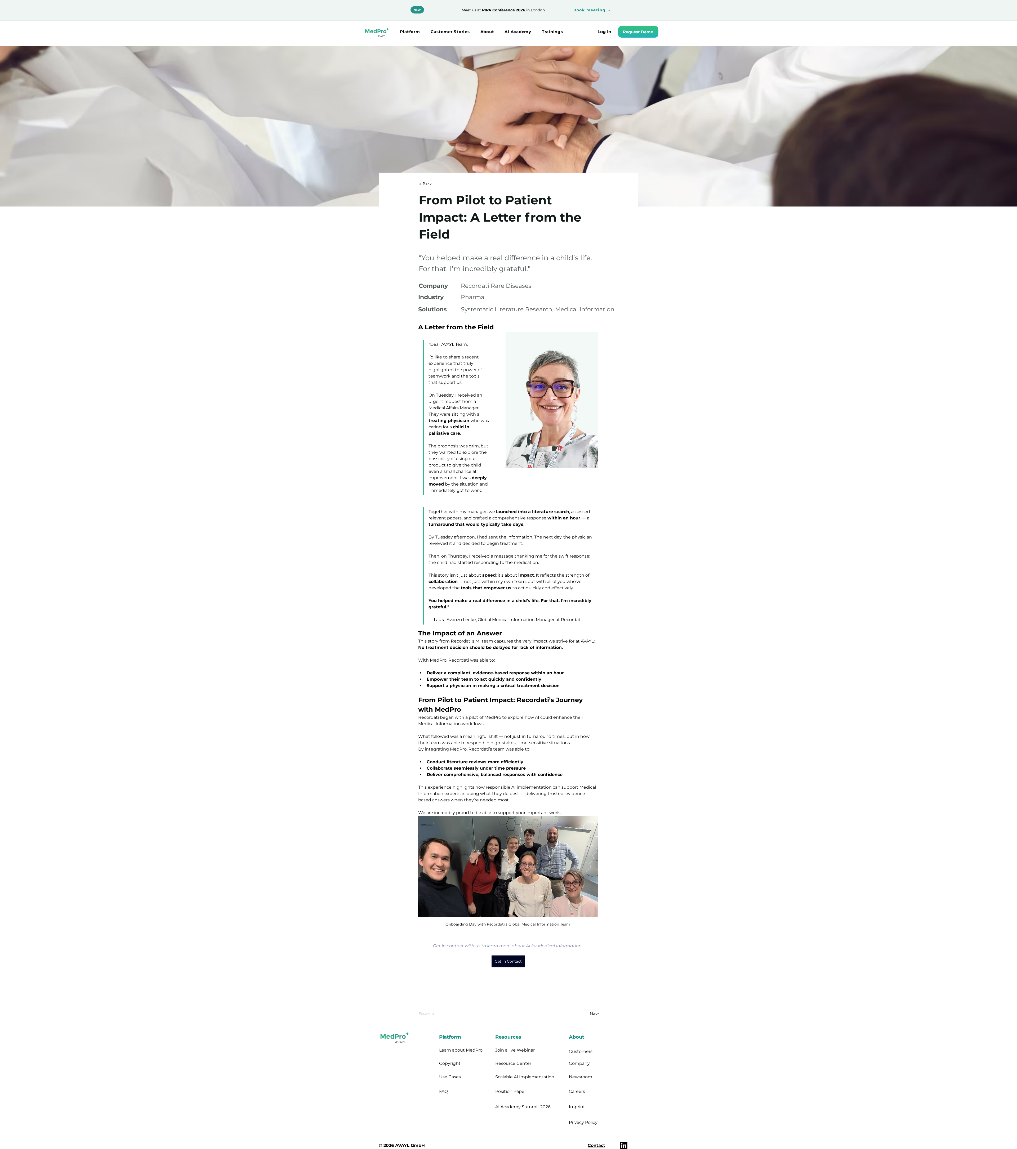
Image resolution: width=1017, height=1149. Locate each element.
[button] (410, 31)
